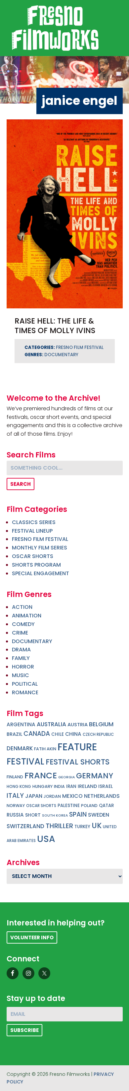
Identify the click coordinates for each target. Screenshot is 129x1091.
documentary (61, 355)
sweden (98, 815)
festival (25, 761)
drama (21, 649)
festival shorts (77, 762)
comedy (23, 624)
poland (89, 805)
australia (51, 724)
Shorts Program (36, 565)
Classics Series (34, 522)
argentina (21, 724)
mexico (72, 796)
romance (25, 692)
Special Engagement (40, 573)
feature (77, 747)
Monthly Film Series (39, 547)
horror (23, 666)
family (21, 658)
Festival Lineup (32, 531)
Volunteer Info (32, 937)
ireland (87, 786)
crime (20, 633)
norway (16, 805)
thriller (59, 825)
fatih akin (45, 749)
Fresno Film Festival (80, 347)
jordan (52, 796)
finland (15, 777)
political (25, 684)
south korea (55, 815)
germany (94, 775)
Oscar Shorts (32, 556)
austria (77, 724)
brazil (14, 734)
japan (33, 796)
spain (78, 814)
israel (105, 786)
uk (97, 826)
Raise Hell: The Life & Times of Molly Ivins (55, 326)
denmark (20, 748)
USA (46, 839)
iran (71, 786)
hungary (42, 786)
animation (26, 615)
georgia (66, 777)
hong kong (19, 786)
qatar (106, 805)
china (73, 734)
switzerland (25, 826)
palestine (69, 805)
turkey (82, 827)
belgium (101, 724)
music (20, 675)
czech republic (98, 734)
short (33, 815)
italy (15, 795)
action (22, 607)
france (40, 775)
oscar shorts (41, 805)
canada (36, 733)
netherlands (102, 796)
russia (15, 814)
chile (57, 734)
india (59, 786)
